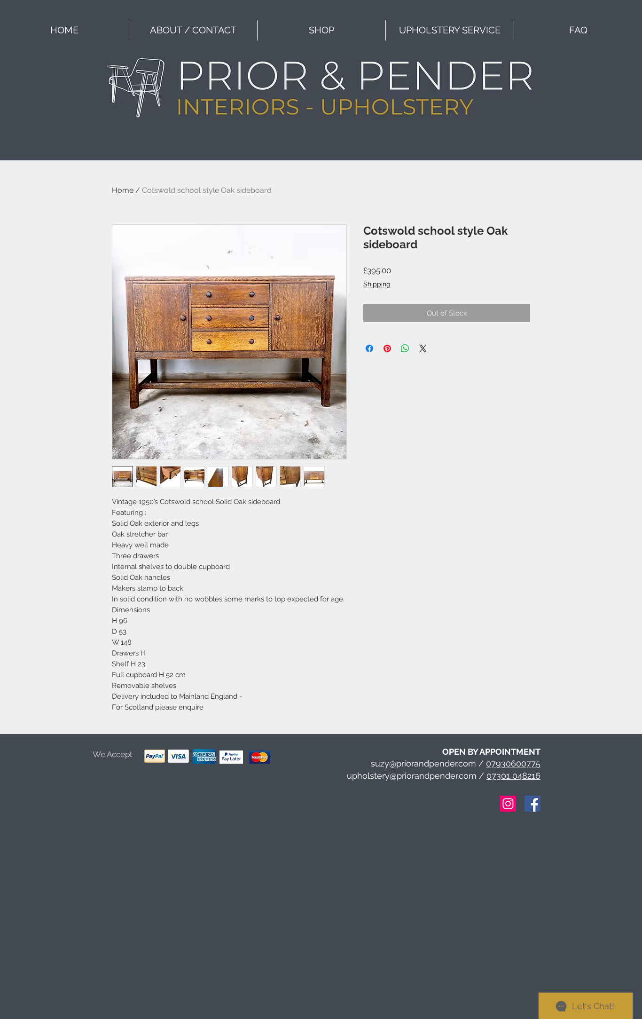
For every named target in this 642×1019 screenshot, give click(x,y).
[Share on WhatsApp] (405, 348)
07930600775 (513, 763)
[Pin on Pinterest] (387, 348)
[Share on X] (423, 348)
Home (122, 190)
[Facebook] (532, 804)
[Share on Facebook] (369, 348)
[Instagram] (508, 804)
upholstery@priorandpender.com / (416, 776)
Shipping (377, 284)
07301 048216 (513, 776)
